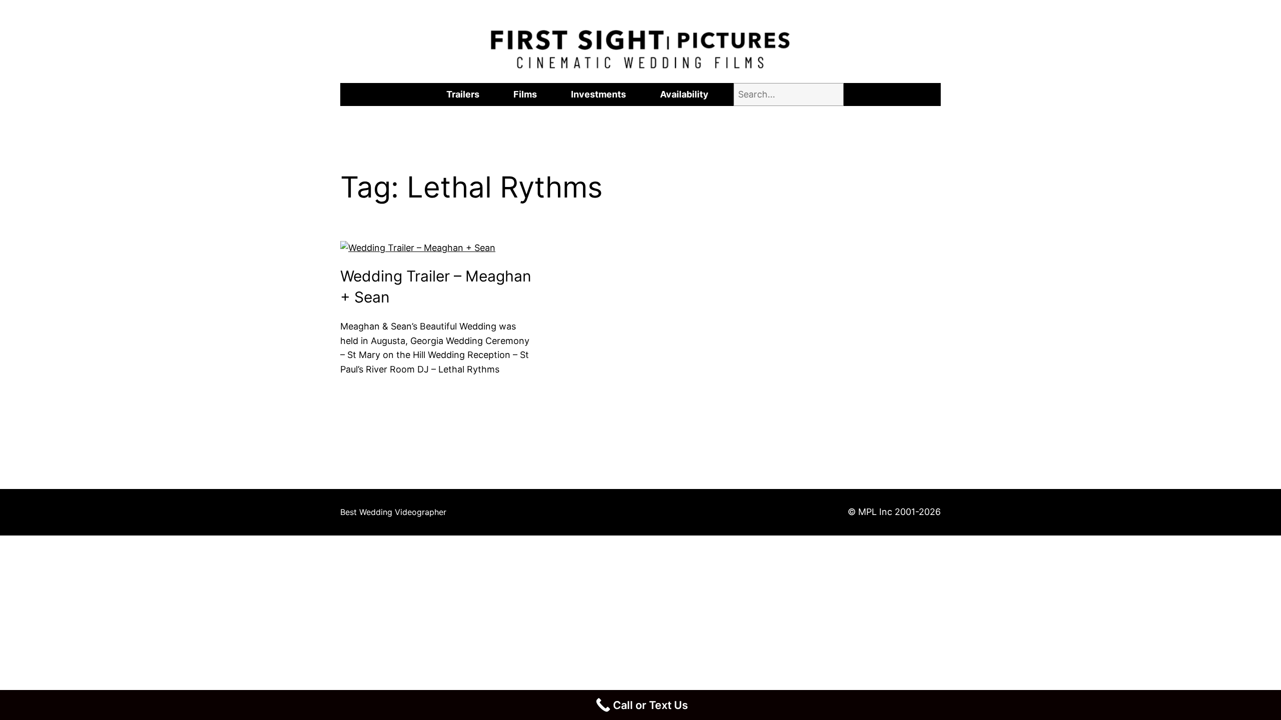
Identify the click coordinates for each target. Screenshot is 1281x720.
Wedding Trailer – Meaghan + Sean (435, 286)
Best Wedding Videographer (393, 512)
